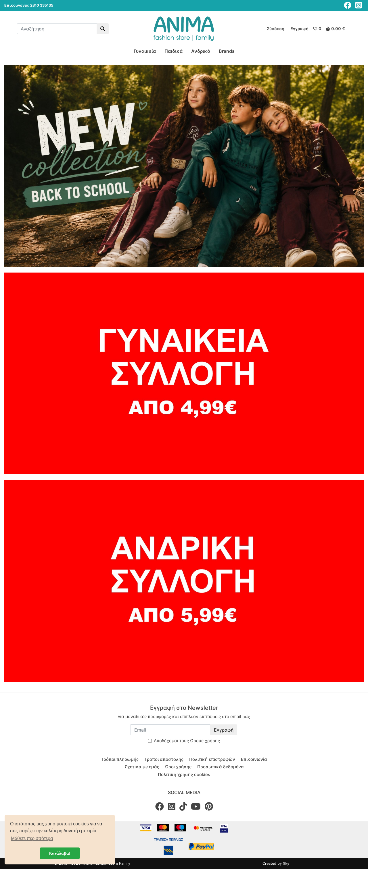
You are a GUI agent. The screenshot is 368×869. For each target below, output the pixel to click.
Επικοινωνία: (16, 5)
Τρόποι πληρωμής (120, 759)
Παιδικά (173, 51)
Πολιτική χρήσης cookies (184, 774)
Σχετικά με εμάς (141, 766)
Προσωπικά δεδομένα (220, 766)
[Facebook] (347, 5)
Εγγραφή (223, 730)
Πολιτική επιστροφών (212, 759)
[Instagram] (358, 5)
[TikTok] (183, 806)
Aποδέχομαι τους (187, 740)
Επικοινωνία (254, 759)
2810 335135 (41, 5)
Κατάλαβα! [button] (59, 853)
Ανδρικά (200, 51)
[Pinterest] (209, 806)
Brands (227, 51)
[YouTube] (196, 806)
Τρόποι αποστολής (163, 759)
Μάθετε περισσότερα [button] (32, 838)
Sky (286, 863)
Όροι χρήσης (178, 766)
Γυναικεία (145, 51)
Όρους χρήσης (205, 740)
